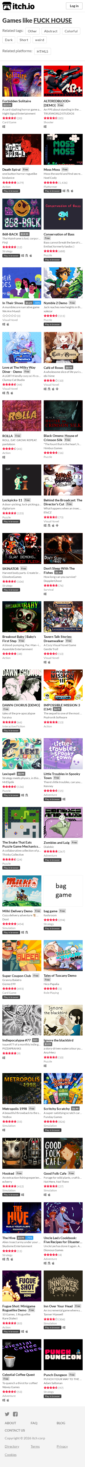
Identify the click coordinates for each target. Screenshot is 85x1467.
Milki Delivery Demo (17, 911)
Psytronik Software (55, 717)
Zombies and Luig (56, 842)
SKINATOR (10, 569)
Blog (61, 1423)
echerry (7, 1181)
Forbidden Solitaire (16, 101)
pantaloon (8, 444)
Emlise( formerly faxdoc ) (59, 246)
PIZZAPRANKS (11, 1048)
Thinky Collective (13, 854)
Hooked (8, 1173)
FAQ (34, 1423)
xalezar (48, 311)
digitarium (8, 508)
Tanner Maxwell (53, 1314)
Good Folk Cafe (55, 1173)
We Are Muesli (11, 311)
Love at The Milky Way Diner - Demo (18, 369)
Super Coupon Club (16, 976)
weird (39, 40)
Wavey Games (11, 1387)
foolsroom (50, 915)
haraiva (7, 717)
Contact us (15, 1430)
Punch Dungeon (55, 1375)
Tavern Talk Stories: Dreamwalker (58, 639)
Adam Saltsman (53, 1383)
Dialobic (49, 847)
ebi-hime (49, 376)
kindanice (8, 177)
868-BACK (10, 234)
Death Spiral (11, 169)
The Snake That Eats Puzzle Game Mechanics (20, 844)
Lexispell (8, 774)
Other (32, 31)
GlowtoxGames (11, 577)
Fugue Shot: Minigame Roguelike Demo (18, 1308)
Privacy (62, 1446)
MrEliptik (8, 782)
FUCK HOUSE (53, 20)
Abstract (51, 31)
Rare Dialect (9, 1318)
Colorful (71, 31)
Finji (5, 242)
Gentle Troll (51, 649)
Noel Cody (50, 177)
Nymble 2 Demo (55, 303)
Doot (5, 919)
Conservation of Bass (59, 234)
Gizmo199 (9, 984)
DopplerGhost (53, 581)
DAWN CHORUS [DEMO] (21, 705)
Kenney (48, 786)
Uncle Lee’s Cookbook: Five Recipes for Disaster (62, 1240)
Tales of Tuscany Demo (60, 975)
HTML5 (42, 51)
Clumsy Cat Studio (13, 380)
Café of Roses (53, 368)
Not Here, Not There (56, 1181)
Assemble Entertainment (17, 649)
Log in (74, 6)
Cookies (11, 1455)
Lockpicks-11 (12, 500)
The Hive (8, 1238)
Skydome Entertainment (17, 1246)
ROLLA (7, 436)
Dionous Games (53, 1250)
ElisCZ (47, 512)
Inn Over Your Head (58, 1306)
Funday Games (53, 1117)
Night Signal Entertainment (18, 113)
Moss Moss (52, 169)
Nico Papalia (51, 984)
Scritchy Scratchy (57, 1109)
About (10, 1423)
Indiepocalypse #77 (16, 1040)
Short (24, 40)
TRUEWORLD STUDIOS (59, 113)
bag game (50, 911)
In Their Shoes (12, 303)
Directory (12, 1446)
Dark (9, 40)
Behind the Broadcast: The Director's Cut (63, 502)
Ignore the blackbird (58, 1040)
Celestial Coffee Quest (18, 1375)
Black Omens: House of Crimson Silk (61, 438)
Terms (35, 1446)
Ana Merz (50, 1052)
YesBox (7, 1117)
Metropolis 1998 (14, 1109)
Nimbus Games (53, 448)
